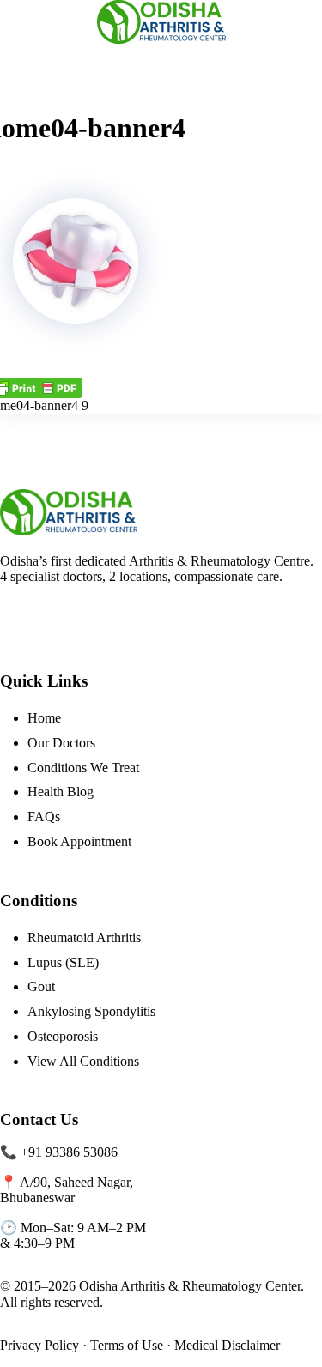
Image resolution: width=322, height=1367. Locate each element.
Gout (41, 986)
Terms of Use (126, 1345)
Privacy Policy (39, 1345)
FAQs (43, 816)
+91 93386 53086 (69, 1152)
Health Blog (60, 791)
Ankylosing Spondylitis (91, 1011)
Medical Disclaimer (227, 1345)
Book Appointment (79, 841)
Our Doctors (61, 742)
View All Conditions (83, 1061)
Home (44, 718)
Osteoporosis (62, 1036)
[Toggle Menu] (20, 21)
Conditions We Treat (83, 767)
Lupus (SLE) (63, 962)
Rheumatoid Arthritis (84, 937)
